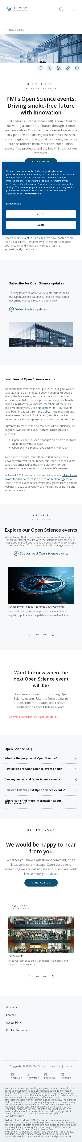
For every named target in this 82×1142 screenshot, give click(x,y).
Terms (68, 1066)
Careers (11, 1015)
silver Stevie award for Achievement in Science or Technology (41, 477)
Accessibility (13, 1022)
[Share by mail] (77, 68)
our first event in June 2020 (28, 238)
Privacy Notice (32, 193)
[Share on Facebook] (40, 68)
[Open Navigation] (74, 9)
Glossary (11, 1007)
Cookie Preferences (18, 1030)
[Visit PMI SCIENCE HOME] (17, 9)
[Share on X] (49, 68)
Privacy (56, 1066)
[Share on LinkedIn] (58, 68)
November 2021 (48, 408)
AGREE (41, 225)
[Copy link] (67, 68)
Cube (46, 411)
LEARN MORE (13, 203)
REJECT (41, 214)
